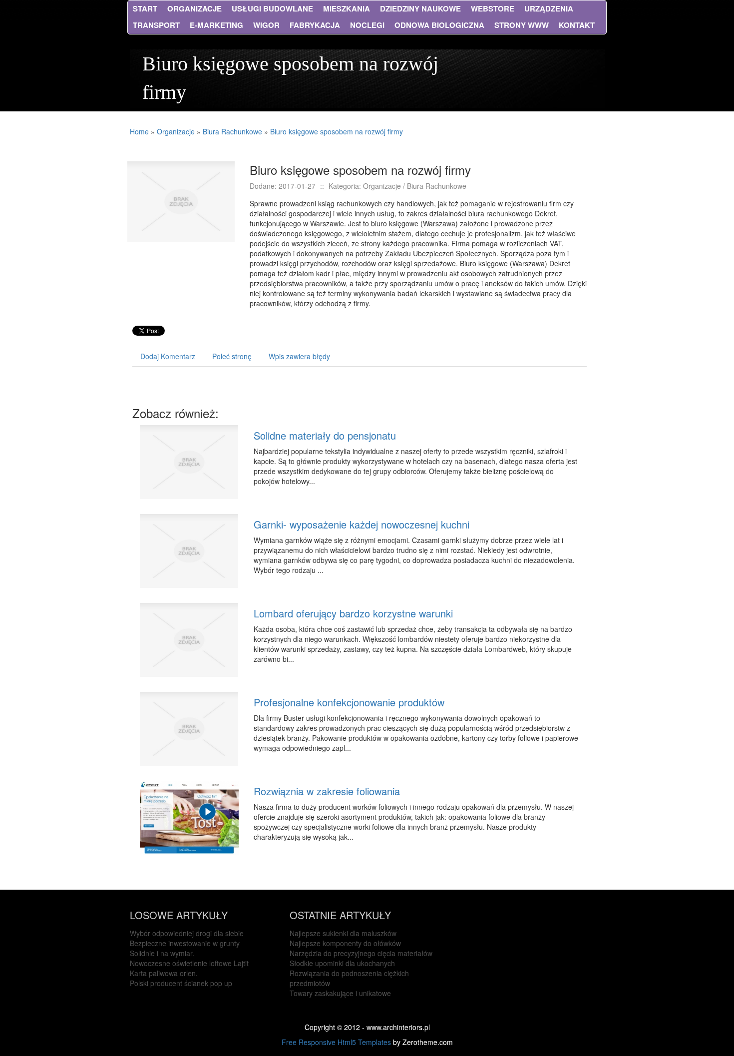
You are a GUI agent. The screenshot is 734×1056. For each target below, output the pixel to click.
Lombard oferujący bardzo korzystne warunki (353, 613)
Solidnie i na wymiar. (162, 953)
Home (139, 131)
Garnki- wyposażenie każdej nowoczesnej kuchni (361, 524)
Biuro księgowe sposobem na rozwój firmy (336, 131)
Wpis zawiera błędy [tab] (299, 356)
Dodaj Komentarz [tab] (167, 356)
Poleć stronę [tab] (232, 356)
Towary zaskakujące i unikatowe (340, 993)
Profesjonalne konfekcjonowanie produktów (349, 702)
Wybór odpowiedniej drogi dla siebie (187, 933)
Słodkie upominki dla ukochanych (342, 963)
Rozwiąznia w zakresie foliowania (327, 791)
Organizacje (176, 131)
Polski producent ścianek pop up (181, 983)
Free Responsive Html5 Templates (336, 1042)
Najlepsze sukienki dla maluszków (343, 933)
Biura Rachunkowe (232, 131)
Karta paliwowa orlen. (164, 973)
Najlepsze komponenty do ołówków (345, 943)
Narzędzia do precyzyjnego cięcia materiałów (361, 953)
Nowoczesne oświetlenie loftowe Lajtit (189, 963)
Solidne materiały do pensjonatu (325, 435)
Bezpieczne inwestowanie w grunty (185, 943)
